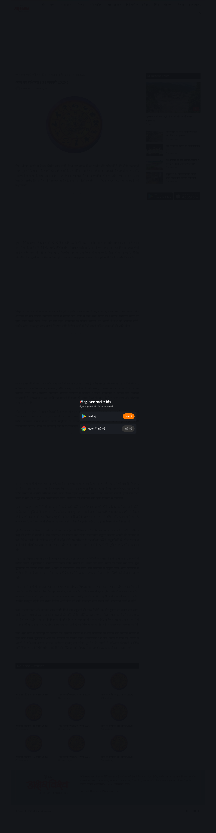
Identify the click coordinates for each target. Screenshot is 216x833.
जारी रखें (128, 428)
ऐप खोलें (128, 416)
